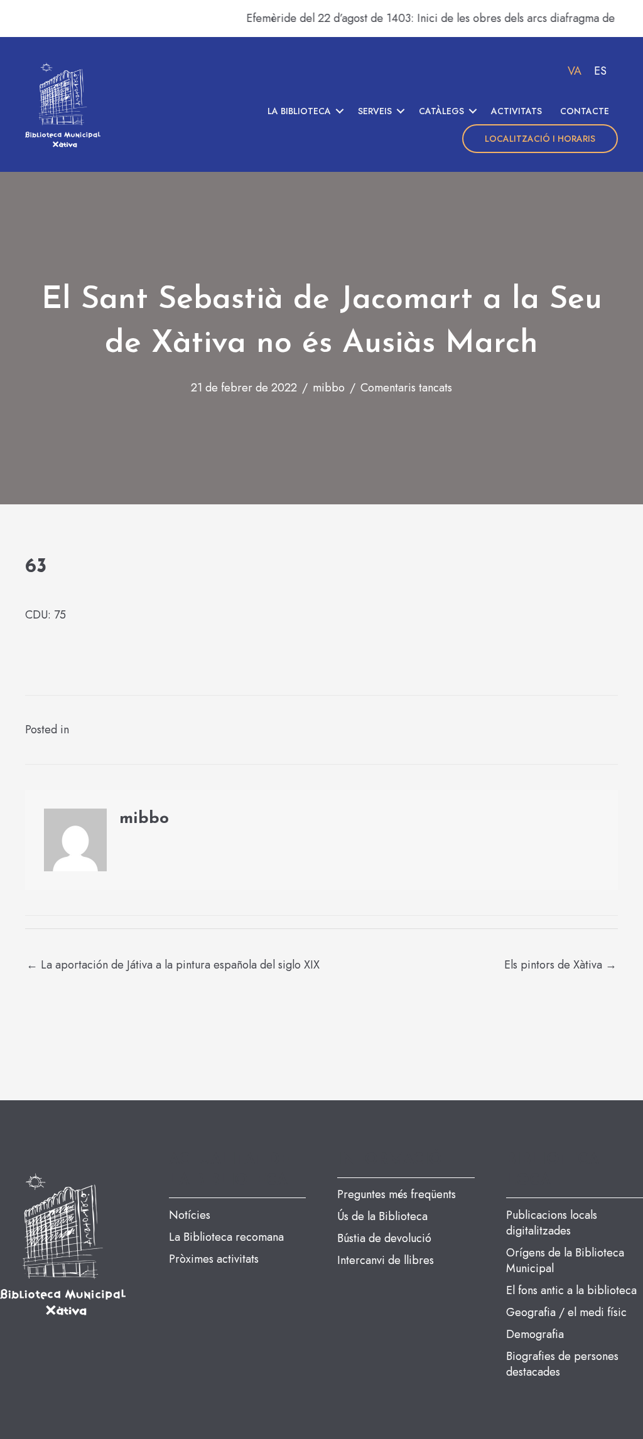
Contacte (584, 111)
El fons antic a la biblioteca (571, 1290)
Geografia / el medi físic (566, 1312)
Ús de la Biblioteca (382, 1216)
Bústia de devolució (384, 1238)
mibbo (329, 388)
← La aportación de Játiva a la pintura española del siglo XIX (173, 965)
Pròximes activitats (214, 1259)
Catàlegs (441, 111)
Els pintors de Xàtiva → (560, 965)
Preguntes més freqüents (396, 1194)
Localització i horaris (540, 138)
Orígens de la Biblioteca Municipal (565, 1261)
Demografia (535, 1334)
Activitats (516, 111)
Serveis (375, 111)
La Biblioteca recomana (226, 1237)
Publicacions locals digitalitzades (551, 1223)
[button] (340, 111)
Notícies (189, 1215)
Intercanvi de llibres (385, 1260)
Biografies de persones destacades (562, 1364)
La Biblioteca (299, 111)
